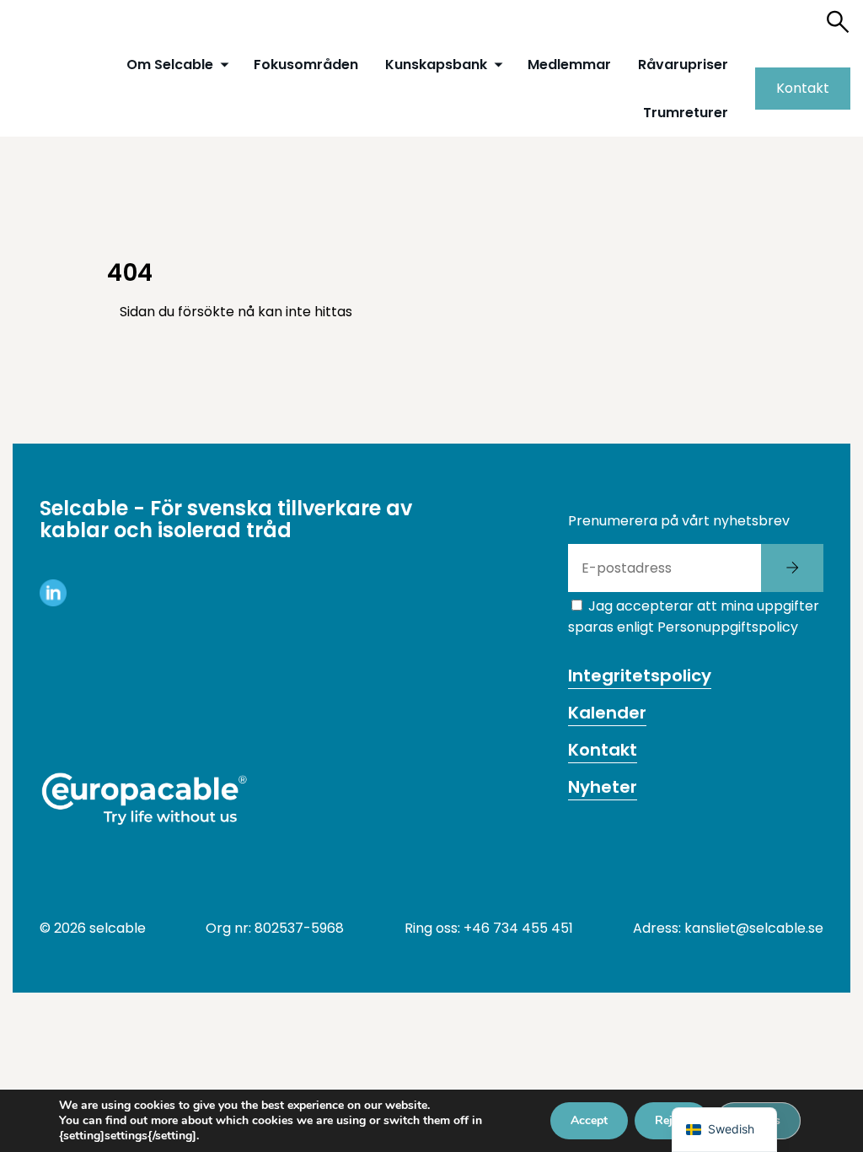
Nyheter (602, 787)
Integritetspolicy (639, 675)
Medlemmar (569, 64)
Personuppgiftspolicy (727, 627)
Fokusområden (306, 64)
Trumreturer (685, 112)
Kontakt (802, 88)
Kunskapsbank (436, 64)
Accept (589, 1120)
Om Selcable (169, 64)
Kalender (607, 712)
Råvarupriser (683, 64)
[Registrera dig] (792, 568)
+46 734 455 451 (518, 928)
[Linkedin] (53, 601)
